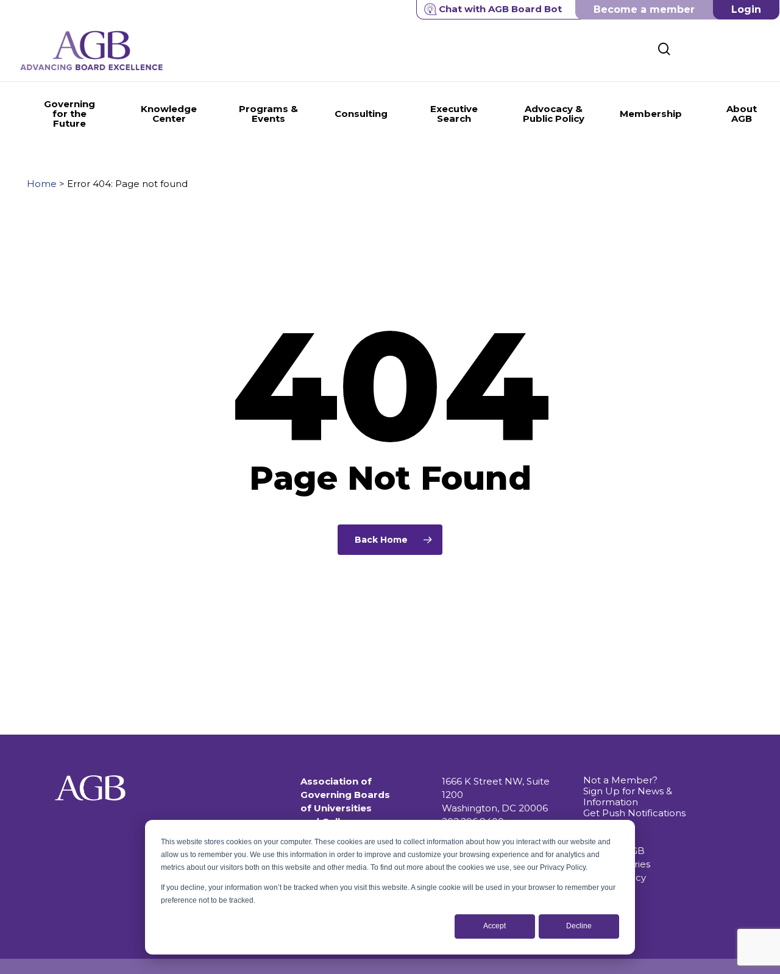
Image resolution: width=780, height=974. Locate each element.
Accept (494, 926)
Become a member (644, 9)
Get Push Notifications (634, 813)
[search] (664, 49)
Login (746, 9)
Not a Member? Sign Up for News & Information (627, 791)
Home (42, 183)
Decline (579, 926)
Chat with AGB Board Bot (500, 9)
